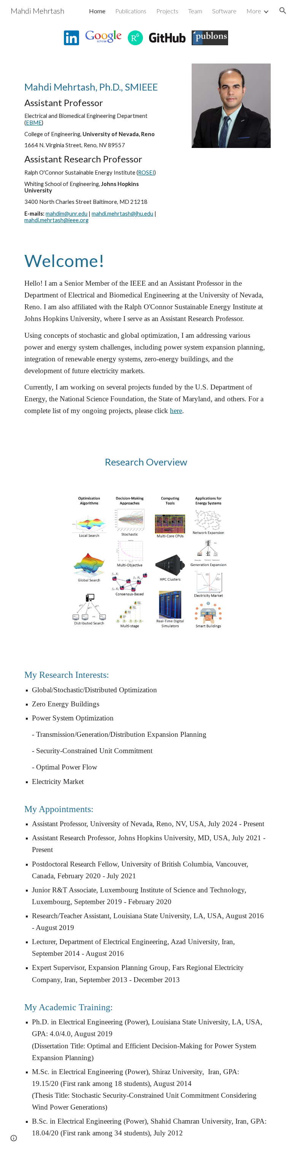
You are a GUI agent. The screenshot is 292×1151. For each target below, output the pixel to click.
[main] (92, 145)
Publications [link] (130, 10)
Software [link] (224, 10)
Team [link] (195, 10)
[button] (283, 11)
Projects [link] (167, 10)
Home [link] (97, 10)
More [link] (253, 10)
